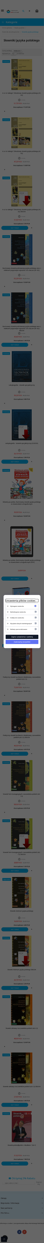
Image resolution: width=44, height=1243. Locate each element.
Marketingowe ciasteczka (18, 612)
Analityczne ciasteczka (17, 618)
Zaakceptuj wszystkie (22, 642)
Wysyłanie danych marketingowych (21, 623)
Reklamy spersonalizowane (18, 629)
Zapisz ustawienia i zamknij (22, 637)
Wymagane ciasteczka (17, 606)
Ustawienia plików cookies (20, 600)
